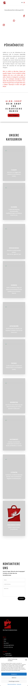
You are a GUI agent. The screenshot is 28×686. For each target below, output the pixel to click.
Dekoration (14, 402)
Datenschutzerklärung (12, 684)
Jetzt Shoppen (13, 115)
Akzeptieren (14, 674)
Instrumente (14, 439)
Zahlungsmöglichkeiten (9, 645)
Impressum (19, 684)
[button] (26, 660)
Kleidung (14, 207)
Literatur (14, 472)
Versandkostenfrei (14, 525)
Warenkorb (6, 643)
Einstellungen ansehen (14, 681)
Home (5, 639)
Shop (5, 641)
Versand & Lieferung (8, 647)
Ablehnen (14, 677)
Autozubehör (14, 326)
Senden (21, 598)
